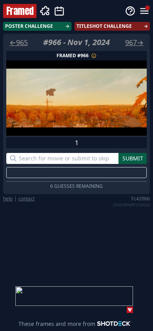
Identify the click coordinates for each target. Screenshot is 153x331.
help (8, 199)
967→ (134, 42)
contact (26, 199)
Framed (19, 11)
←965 (18, 42)
